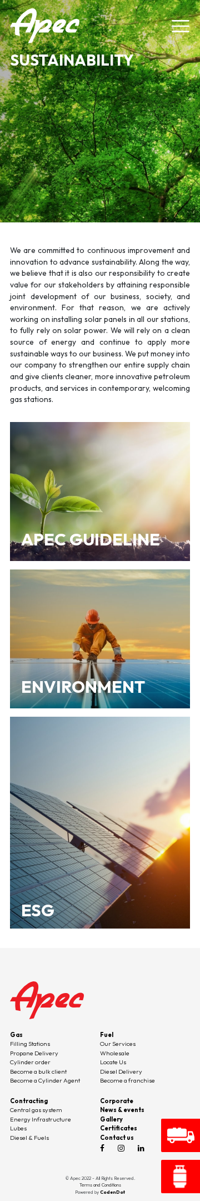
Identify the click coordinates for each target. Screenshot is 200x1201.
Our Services (118, 1044)
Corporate (116, 1101)
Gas (16, 1035)
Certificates (118, 1128)
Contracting (29, 1101)
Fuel (106, 1035)
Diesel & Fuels (29, 1138)
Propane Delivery (34, 1053)
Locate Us (113, 1062)
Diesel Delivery (121, 1071)
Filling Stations (30, 1044)
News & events (122, 1110)
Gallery (111, 1119)
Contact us (117, 1138)
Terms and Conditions (100, 1185)
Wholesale (114, 1053)
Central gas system (36, 1110)
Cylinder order (30, 1062)
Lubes (18, 1128)
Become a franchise (127, 1080)
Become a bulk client (38, 1071)
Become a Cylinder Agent (45, 1080)
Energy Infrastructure (40, 1119)
